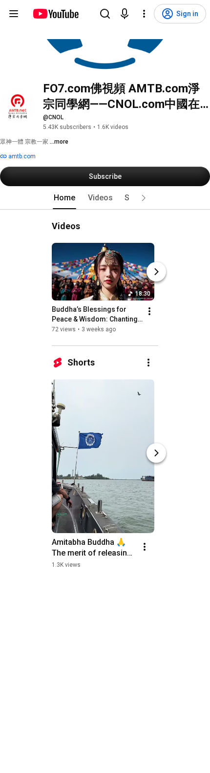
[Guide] (14, 14)
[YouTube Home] (55, 13)
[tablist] (105, 198)
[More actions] (149, 311)
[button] (143, 198)
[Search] (105, 14)
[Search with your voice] (124, 13)
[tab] (64, 198)
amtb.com (21, 156)
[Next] (156, 271)
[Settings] (144, 14)
